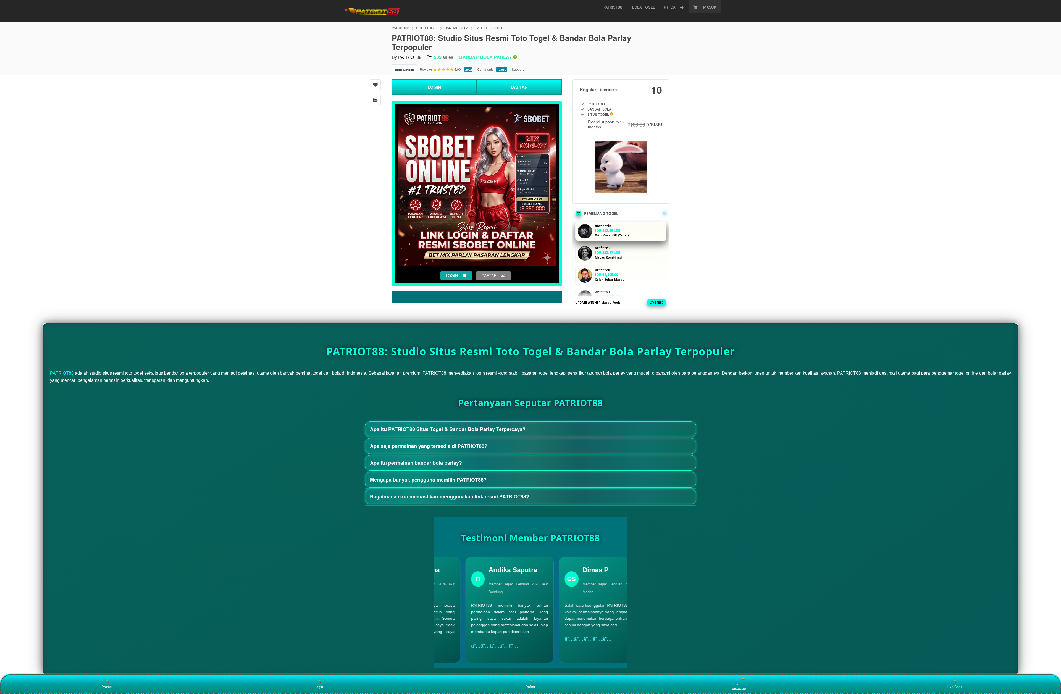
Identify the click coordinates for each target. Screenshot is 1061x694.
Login (318, 687)
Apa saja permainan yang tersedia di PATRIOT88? (428, 445)
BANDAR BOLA (456, 27)
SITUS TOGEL (427, 27)
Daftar (530, 687)
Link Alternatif (739, 686)
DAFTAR (519, 87)
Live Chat (954, 687)
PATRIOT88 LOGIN (489, 27)
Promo (107, 687)
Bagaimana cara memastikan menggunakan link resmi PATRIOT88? (449, 496)
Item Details (404, 69)
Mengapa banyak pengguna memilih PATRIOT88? (428, 479)
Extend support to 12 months (625, 124)
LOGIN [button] (452, 275)
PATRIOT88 (400, 27)
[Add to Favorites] (375, 84)
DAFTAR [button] (489, 275)
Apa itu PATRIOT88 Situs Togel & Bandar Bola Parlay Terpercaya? (448, 429)
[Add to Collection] (375, 100)
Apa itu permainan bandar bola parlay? (416, 462)
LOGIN (434, 87)
